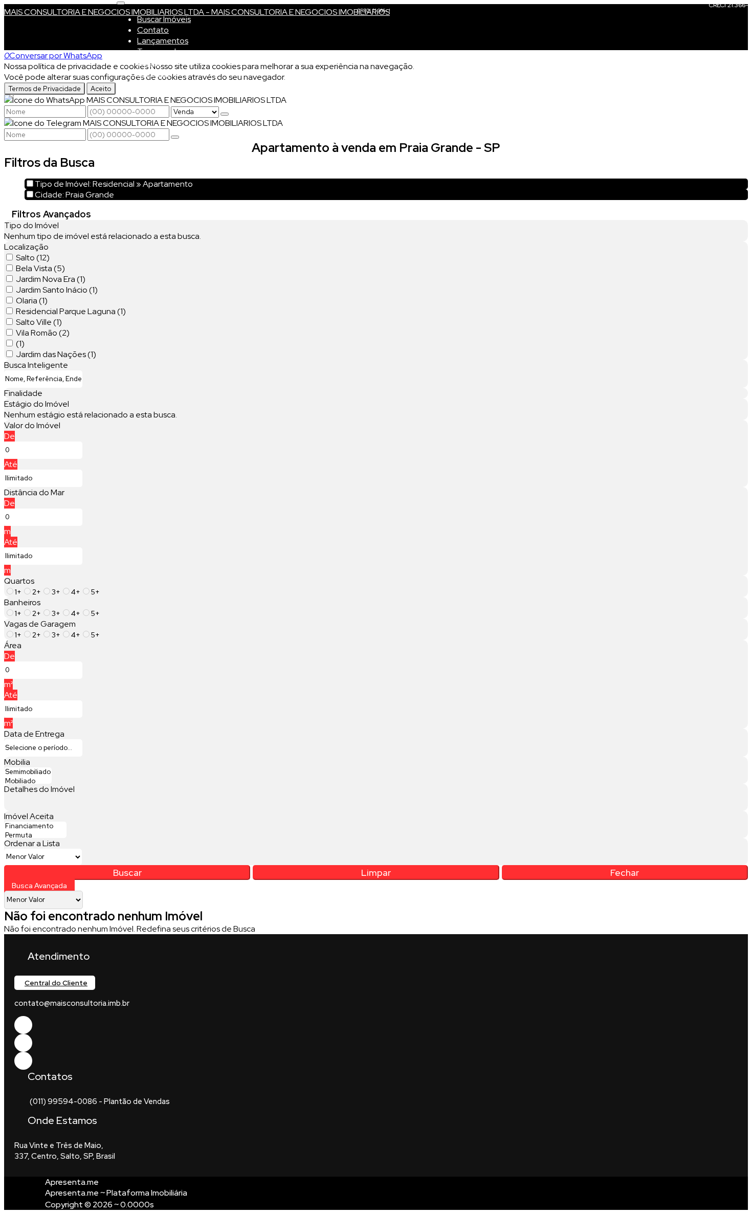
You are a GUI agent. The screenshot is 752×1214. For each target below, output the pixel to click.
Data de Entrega (34, 734)
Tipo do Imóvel (31, 225)
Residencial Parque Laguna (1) (71, 311)
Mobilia (17, 762)
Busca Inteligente (36, 365)
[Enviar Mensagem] (175, 137)
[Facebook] (23, 1025)
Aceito (101, 88)
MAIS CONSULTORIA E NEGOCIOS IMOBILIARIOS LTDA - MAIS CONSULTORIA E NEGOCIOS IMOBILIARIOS (197, 12)
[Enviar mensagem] (224, 114)
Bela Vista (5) (40, 268)
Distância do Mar (34, 492)
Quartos (19, 581)
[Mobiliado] (28, 781)
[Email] (23, 1043)
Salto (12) (33, 257)
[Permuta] (35, 835)
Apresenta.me (72, 1182)
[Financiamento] (35, 826)
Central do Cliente (56, 982)
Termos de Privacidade (44, 88)
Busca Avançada (39, 885)
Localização (26, 246)
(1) (20, 343)
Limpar (376, 872)
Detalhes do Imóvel (39, 789)
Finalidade (23, 393)
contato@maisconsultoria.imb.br (71, 1003)
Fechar (624, 872)
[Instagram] (23, 1061)
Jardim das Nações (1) (56, 354)
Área (12, 645)
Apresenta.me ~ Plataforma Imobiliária (116, 1192)
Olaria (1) (32, 300)
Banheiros (22, 602)
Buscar (127, 872)
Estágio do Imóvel (36, 404)
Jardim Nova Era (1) (50, 279)
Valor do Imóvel (32, 425)
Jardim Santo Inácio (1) (57, 289)
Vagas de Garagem (40, 624)
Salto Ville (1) (39, 322)
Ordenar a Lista (32, 843)
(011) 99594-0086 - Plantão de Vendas (100, 1101)
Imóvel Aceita (29, 816)
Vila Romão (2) (43, 332)
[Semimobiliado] (28, 772)
